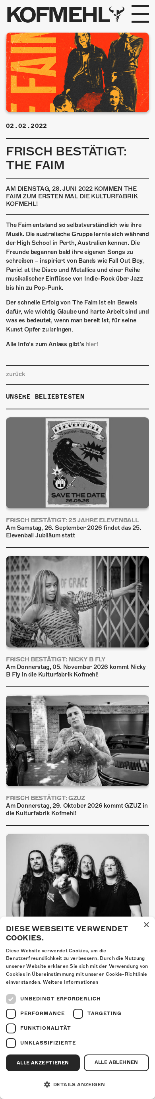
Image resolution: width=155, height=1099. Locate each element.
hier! (92, 344)
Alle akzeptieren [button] (43, 1063)
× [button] (146, 925)
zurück (15, 374)
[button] (77, 1085)
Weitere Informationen (71, 982)
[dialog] (77, 1008)
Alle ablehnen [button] (116, 1062)
